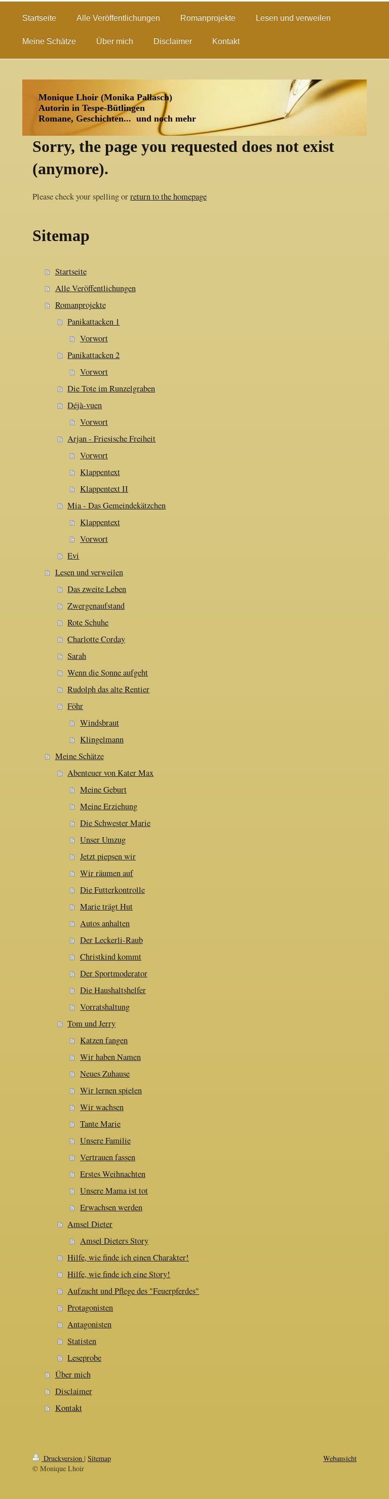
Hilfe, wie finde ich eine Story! (118, 1274)
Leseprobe (84, 1357)
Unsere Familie (105, 1140)
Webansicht (340, 1458)
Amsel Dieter (89, 1224)
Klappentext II (104, 488)
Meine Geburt (103, 789)
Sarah (76, 655)
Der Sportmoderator (113, 973)
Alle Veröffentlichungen (95, 288)
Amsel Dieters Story (114, 1240)
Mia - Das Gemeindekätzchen (116, 505)
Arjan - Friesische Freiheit (111, 438)
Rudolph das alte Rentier (108, 689)
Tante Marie (100, 1123)
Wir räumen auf (106, 873)
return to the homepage (168, 196)
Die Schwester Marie (115, 823)
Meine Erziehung (108, 806)
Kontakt (68, 1407)
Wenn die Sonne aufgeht (107, 672)
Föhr (75, 706)
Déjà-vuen (84, 405)
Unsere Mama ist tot (114, 1190)
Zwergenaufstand (96, 605)
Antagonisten (89, 1324)
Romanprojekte (80, 304)
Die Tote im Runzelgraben (111, 388)
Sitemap (99, 1458)
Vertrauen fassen (107, 1157)
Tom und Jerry (91, 1023)
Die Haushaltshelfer (113, 990)
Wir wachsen (102, 1107)
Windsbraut (99, 722)
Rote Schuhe (87, 622)
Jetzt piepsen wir (108, 856)
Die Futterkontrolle (112, 889)
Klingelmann (102, 739)
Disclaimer (73, 1391)
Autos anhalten (105, 923)
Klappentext (100, 472)
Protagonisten (90, 1307)
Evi (73, 555)
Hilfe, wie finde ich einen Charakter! (128, 1257)
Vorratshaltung (105, 1006)
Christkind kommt (110, 956)
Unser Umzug (103, 839)
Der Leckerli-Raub (111, 939)
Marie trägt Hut (106, 906)
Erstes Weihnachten (112, 1173)
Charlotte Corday (96, 639)
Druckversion (63, 1458)
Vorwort (94, 338)
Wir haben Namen (110, 1056)
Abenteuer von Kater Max (110, 772)
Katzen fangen (104, 1040)
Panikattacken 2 (93, 355)
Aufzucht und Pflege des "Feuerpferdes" (133, 1290)
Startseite (71, 271)
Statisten (81, 1341)
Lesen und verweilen (89, 572)
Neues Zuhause (105, 1073)
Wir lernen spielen (111, 1090)
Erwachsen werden (111, 1207)
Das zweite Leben (96, 589)
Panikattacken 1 (93, 321)
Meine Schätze (79, 756)
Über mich (73, 1374)
